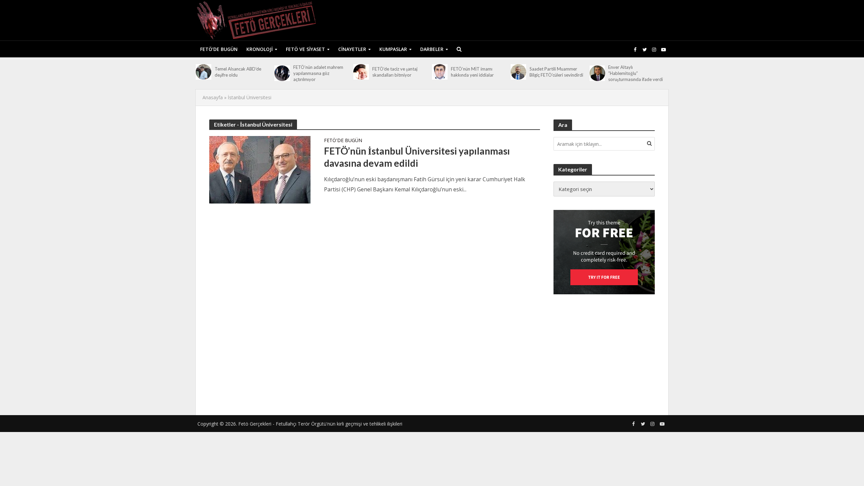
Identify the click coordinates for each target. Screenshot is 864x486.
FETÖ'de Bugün (343, 140)
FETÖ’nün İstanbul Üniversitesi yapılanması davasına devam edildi (417, 157)
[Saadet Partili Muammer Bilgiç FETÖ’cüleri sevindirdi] (518, 72)
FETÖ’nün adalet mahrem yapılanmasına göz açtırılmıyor (318, 73)
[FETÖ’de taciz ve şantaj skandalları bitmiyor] (361, 72)
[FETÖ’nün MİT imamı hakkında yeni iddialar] (440, 72)
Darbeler (431, 49)
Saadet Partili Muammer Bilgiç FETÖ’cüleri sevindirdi (556, 72)
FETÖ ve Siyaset (305, 49)
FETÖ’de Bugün (219, 49)
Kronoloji (259, 49)
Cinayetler (352, 49)
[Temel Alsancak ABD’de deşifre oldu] (203, 72)
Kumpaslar (393, 49)
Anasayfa (212, 97)
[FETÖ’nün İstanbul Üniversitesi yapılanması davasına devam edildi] (259, 169)
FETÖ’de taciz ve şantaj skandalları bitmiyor (394, 72)
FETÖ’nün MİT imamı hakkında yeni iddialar (472, 72)
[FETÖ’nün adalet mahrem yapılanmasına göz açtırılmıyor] (282, 73)
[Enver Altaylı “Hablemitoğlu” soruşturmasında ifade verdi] (597, 73)
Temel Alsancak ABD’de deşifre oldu (238, 72)
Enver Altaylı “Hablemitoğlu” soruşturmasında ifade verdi (635, 73)
